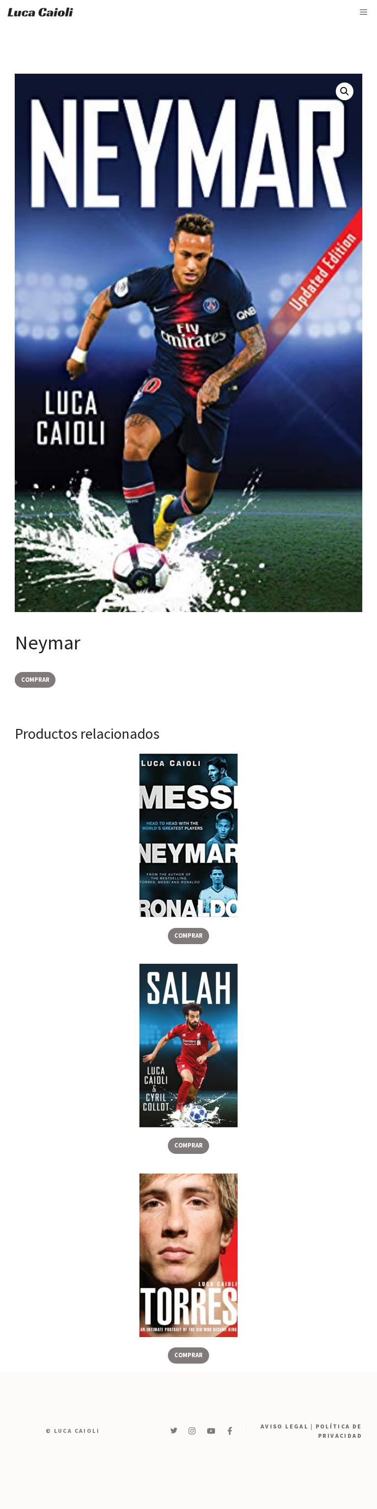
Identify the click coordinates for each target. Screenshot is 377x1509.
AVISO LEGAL (284, 1426)
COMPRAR (35, 679)
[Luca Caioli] (40, 12)
